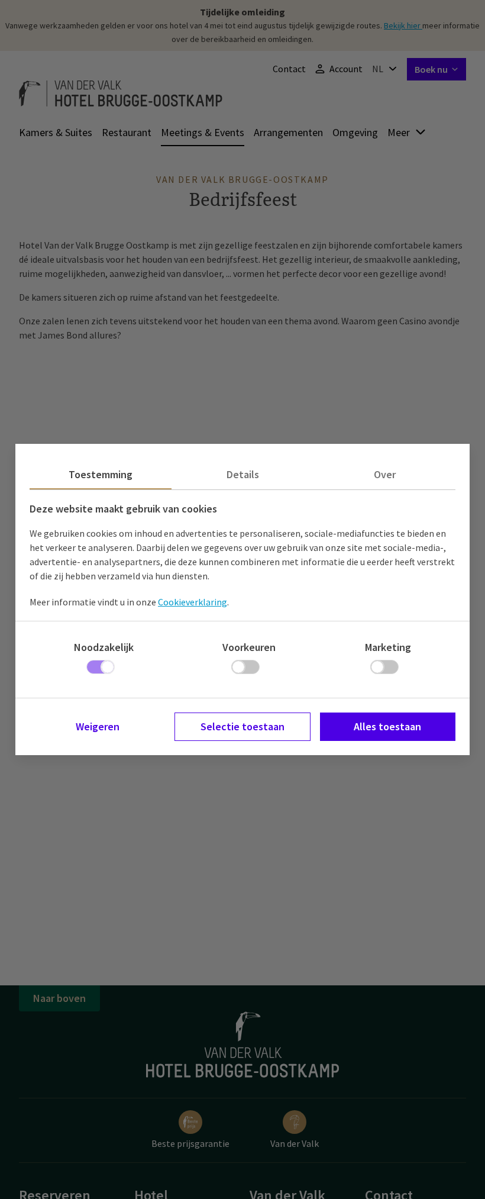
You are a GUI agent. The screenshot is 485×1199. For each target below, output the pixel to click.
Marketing (388, 647)
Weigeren (97, 726)
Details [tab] (243, 474)
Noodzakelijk (104, 647)
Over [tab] (385, 474)
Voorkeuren (249, 647)
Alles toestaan (387, 726)
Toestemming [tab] (100, 474)
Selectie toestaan (242, 726)
